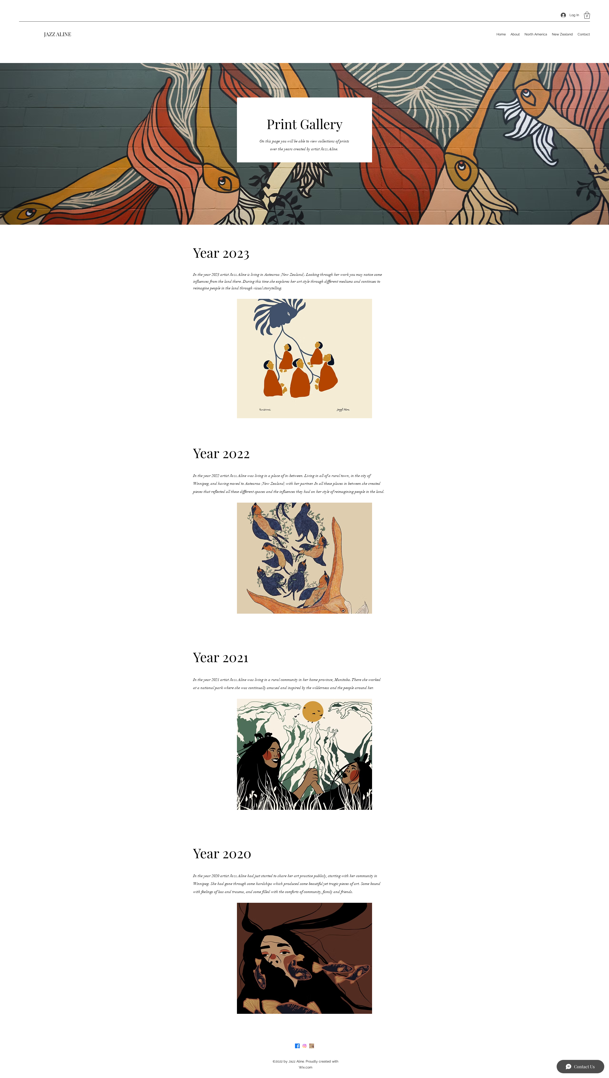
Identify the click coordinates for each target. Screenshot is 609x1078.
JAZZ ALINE (57, 34)
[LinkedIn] (311, 1046)
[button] (587, 15)
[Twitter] (304, 1046)
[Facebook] (297, 1046)
